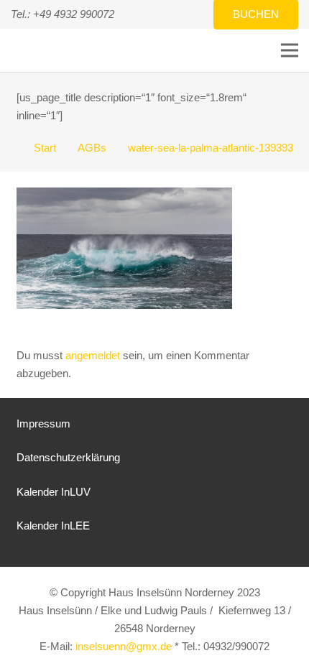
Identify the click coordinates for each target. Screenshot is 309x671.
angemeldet (92, 355)
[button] (289, 50)
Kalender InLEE (53, 525)
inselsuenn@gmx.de (123, 646)
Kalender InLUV (54, 492)
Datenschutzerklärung (68, 457)
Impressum (43, 423)
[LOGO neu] (25, 50)
